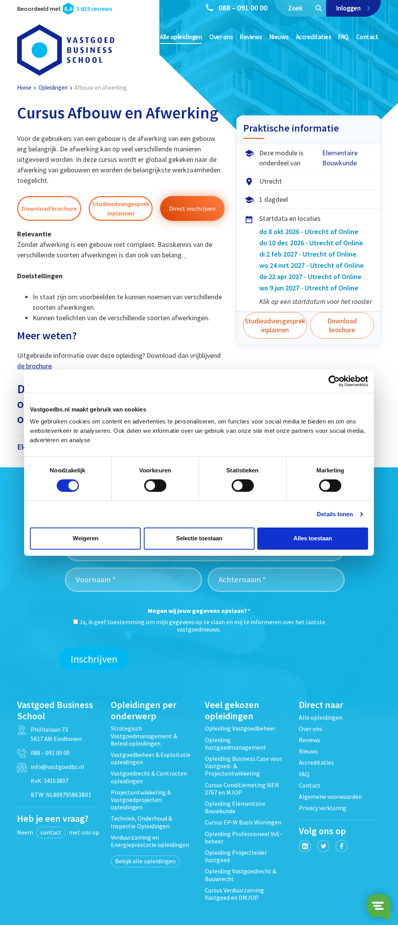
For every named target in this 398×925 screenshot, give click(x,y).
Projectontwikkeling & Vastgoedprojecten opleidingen (141, 799)
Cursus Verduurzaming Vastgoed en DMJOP (234, 893)
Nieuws (278, 37)
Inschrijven (94, 659)
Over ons (220, 37)
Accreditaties (313, 37)
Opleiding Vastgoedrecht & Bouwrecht (240, 874)
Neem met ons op (58, 832)
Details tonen (335, 514)
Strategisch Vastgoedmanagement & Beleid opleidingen (144, 735)
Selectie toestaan (199, 538)
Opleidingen (53, 87)
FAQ (343, 37)
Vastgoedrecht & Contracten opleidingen (149, 776)
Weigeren (85, 538)
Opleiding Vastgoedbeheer (240, 728)
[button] (49, 208)
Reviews (251, 37)
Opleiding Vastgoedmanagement (235, 743)
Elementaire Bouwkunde (340, 157)
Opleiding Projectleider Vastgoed (236, 856)
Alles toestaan (312, 538)
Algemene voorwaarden (330, 796)
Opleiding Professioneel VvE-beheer (243, 837)
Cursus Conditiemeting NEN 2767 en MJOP (242, 788)
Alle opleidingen (181, 37)
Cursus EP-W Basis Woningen (243, 822)
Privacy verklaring (322, 808)
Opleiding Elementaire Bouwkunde (235, 807)
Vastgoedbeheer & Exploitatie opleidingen (150, 758)
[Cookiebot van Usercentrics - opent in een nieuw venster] (334, 381)
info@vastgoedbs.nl (57, 767)
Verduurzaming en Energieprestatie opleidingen (150, 841)
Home (24, 87)
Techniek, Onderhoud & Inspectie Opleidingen (141, 822)
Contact (367, 37)
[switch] (155, 485)
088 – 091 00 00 (242, 7)
